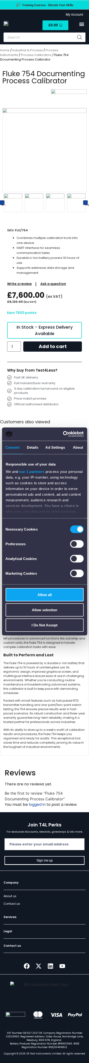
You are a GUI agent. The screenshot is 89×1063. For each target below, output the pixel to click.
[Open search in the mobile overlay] (44, 37)
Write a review (19, 283)
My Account (73, 14)
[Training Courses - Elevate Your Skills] (18, 5)
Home (4, 50)
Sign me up (45, 860)
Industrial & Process (27, 50)
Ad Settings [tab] (55, 447)
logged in (37, 804)
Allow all (44, 594)
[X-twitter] (39, 966)
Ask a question (53, 283)
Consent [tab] (12, 447)
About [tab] (78, 447)
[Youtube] (62, 966)
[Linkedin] (50, 966)
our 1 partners (31, 472)
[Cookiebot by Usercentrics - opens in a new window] (63, 434)
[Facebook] (27, 966)
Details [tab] (32, 447)
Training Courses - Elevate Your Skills (47, 5)
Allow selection (44, 610)
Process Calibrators (36, 55)
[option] (16, 202)
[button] (81, 24)
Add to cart (53, 346)
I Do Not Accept (44, 625)
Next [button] (85, 202)
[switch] (77, 544)
